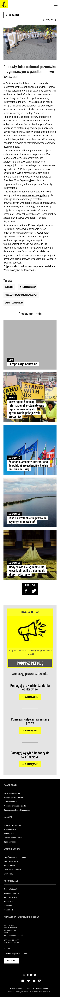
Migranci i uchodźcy (28, 287)
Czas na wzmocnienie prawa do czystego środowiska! (28, 520)
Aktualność (9, 287)
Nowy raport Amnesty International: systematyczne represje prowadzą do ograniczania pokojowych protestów (26, 409)
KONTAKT (7, 949)
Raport (12, 397)
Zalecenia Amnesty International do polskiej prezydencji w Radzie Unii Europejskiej (29, 465)
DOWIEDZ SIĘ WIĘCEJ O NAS (15, 953)
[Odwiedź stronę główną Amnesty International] (4, 4)
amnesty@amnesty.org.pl (13, 935)
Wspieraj (11, 961)
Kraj (11, 359)
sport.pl (17, 262)
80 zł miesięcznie (30, 764)
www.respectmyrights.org (35, 195)
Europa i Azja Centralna (14, 303)
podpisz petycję (30, 663)
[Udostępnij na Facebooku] (26, 591)
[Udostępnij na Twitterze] (34, 591)
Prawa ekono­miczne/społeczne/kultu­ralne (21, 295)
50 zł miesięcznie (30, 730)
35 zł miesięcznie (30, 697)
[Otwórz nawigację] (56, 4)
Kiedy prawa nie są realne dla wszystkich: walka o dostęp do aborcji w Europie (27, 571)
